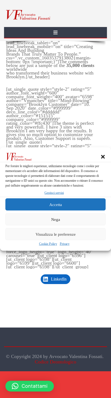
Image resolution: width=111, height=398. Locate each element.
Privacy (65, 244)
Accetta (55, 204)
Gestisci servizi (54, 193)
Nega (55, 219)
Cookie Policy (48, 244)
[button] (103, 157)
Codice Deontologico (55, 362)
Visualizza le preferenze (56, 234)
